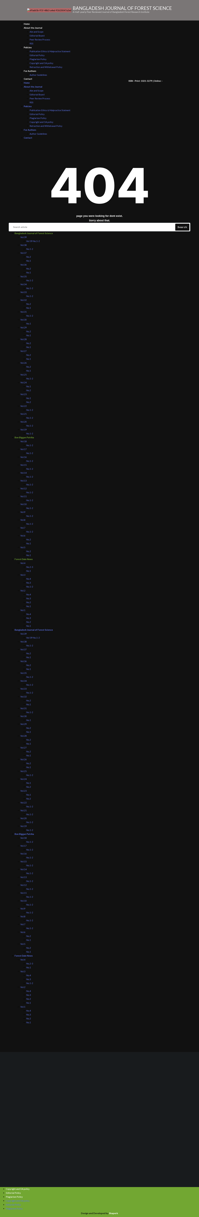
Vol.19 (23, 429)
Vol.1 (22, 610)
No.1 (28, 260)
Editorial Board (37, 35)
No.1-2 (29, 249)
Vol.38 (23, 245)
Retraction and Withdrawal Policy (46, 67)
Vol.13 (23, 480)
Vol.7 (22, 527)
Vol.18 (23, 441)
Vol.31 (23, 311)
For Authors (30, 71)
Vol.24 (23, 382)
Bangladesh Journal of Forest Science (34, 233)
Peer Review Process (40, 39)
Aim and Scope (36, 31)
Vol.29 (23, 327)
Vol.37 (23, 253)
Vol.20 (23, 421)
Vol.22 (23, 406)
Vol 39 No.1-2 (33, 241)
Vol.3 (22, 575)
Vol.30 (23, 319)
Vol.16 (23, 457)
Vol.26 (23, 363)
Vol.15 (23, 465)
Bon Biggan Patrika (24, 437)
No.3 (28, 582)
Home (27, 24)
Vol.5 (22, 547)
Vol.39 (23, 237)
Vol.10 (23, 504)
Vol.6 (22, 535)
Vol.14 (23, 472)
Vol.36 (23, 264)
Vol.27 (23, 351)
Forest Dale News (24, 559)
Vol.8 (22, 520)
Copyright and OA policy (41, 63)
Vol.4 (22, 563)
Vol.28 (23, 339)
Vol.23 (23, 394)
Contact (28, 79)
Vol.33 (23, 292)
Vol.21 (23, 414)
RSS (31, 43)
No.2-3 (29, 567)
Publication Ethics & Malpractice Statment (50, 51)
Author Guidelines (38, 75)
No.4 (28, 578)
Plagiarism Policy (38, 59)
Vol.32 (23, 300)
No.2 (28, 256)
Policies (28, 47)
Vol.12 (23, 488)
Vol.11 (23, 496)
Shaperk (113, 1213)
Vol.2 (22, 590)
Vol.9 (22, 512)
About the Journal (33, 27)
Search (182, 227)
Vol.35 (23, 276)
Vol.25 (23, 374)
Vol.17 (23, 449)
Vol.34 (23, 284)
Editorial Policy (37, 55)
